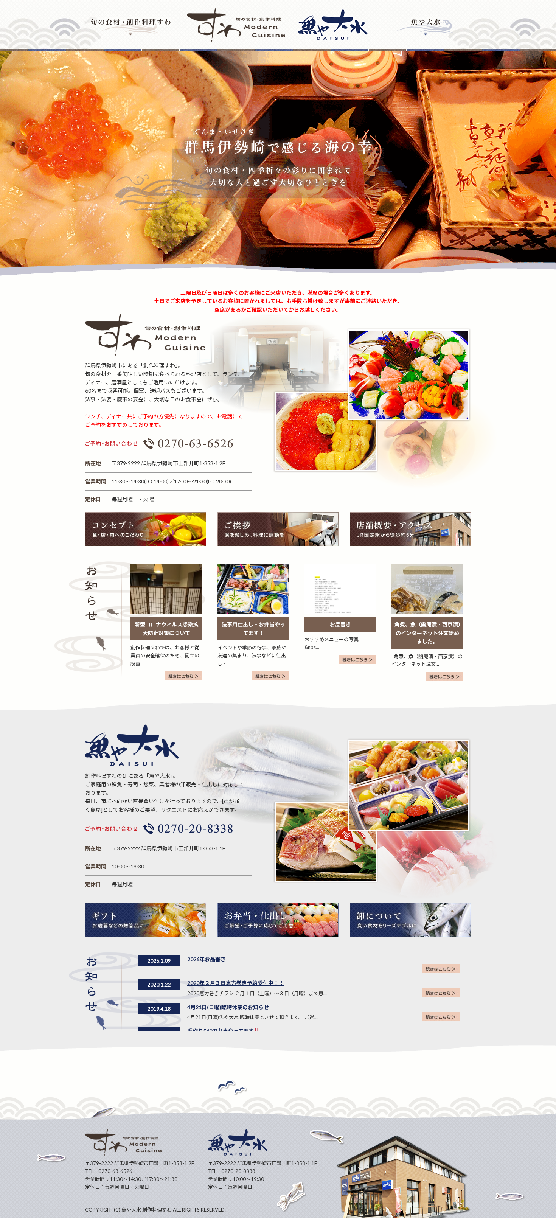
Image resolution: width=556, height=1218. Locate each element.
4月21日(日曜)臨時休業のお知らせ (228, 1007)
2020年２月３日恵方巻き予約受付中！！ (235, 983)
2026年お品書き (206, 959)
